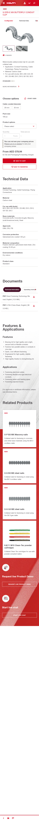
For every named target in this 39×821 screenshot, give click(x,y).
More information (9, 86)
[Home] (11, 3)
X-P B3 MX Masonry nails (16, 434)
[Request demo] (8, 818)
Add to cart (21, 161)
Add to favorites (21, 167)
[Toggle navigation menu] (3, 3)
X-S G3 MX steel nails (14, 509)
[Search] (34, 3)
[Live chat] (13, 818)
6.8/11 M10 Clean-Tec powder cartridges (18, 546)
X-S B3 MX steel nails (14, 473)
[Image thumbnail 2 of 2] (22, 49)
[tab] (8, 21)
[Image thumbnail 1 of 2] (9, 49)
